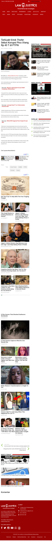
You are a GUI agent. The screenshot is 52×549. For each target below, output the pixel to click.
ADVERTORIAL (28, 14)
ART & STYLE (36, 11)
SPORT (13, 14)
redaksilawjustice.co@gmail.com (26, 510)
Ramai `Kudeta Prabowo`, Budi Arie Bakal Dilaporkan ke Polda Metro (44, 99)
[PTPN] (25, 167)
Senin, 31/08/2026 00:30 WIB (8, 1)
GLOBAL (29, 11)
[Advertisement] (26, 26)
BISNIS (8, 14)
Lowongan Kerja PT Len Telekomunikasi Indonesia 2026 (13, 475)
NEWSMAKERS (22, 11)
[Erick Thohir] (13, 167)
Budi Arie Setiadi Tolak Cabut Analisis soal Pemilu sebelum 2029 (16, 446)
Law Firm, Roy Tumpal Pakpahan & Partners (41, 120)
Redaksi (14, 536)
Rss (45, 536)
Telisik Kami (8, 536)
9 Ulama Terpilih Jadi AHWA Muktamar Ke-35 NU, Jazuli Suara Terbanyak (43, 105)
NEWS (8, 11)
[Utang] (18, 170)
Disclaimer (33, 536)
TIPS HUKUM (19, 14)
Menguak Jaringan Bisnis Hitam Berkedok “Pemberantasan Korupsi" (43, 68)
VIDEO (3, 14)
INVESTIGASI (14, 11)
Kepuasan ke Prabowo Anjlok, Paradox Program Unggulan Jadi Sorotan (43, 75)
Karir (29, 536)
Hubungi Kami (40, 536)
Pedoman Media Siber (21, 536)
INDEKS (41, 14)
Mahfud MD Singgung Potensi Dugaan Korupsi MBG (12, 486)
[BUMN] (20, 167)
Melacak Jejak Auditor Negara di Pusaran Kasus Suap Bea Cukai (43, 62)
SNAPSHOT (43, 11)
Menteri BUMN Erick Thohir (13, 75)
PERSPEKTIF (35, 14)
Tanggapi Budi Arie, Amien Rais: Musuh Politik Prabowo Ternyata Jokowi (43, 111)
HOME (3, 11)
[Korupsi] (12, 170)
